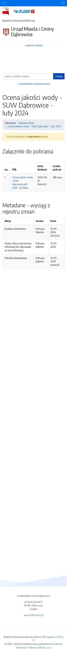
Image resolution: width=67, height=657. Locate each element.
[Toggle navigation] (62, 3)
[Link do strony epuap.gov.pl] (23, 11)
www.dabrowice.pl (33, 615)
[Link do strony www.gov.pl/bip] (7, 11)
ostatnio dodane (34, 45)
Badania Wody (26, 122)
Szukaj (58, 76)
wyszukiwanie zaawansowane (34, 83)
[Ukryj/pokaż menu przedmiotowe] (4, 3)
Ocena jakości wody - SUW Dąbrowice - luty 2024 (34, 126)
